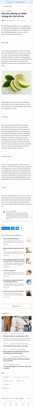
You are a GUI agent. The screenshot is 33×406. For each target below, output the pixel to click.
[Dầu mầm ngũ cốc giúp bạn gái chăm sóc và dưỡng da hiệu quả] (28, 282)
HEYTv (23, 2)
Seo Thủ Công (8, 6)
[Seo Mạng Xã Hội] (21, 349)
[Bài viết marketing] (15, 364)
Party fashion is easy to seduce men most (15, 346)
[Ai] (10, 364)
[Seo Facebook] (13, 349)
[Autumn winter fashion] (15, 343)
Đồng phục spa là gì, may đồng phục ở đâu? (16, 336)
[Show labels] (6, 388)
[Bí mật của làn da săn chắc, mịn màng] (28, 293)
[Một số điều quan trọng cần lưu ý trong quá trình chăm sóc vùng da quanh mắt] (28, 261)
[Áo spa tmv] (21, 334)
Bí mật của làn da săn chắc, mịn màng (13, 291)
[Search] (31, 6)
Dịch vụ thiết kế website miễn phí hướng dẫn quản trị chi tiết (16, 359)
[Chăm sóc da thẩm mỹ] (28, 272)
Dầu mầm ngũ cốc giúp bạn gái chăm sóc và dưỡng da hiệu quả (13, 280)
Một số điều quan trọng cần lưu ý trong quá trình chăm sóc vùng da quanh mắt (13, 260)
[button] (28, 6)
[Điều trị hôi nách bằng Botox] (28, 240)
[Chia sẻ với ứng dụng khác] (21, 228)
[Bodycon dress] (25, 343)
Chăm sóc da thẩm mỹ (9, 270)
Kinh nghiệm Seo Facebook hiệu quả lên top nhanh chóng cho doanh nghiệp (16, 352)
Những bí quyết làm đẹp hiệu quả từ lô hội (13, 249)
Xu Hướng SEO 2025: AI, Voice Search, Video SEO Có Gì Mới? (17, 367)
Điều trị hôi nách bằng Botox (11, 238)
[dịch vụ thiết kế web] (22, 356)
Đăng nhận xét (16, 306)
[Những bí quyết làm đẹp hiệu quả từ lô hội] (28, 250)
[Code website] (14, 356)
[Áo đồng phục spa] (14, 334)
